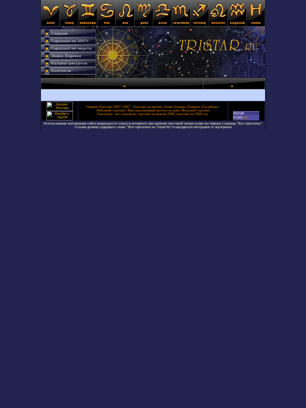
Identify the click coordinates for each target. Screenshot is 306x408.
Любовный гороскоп (111, 110)
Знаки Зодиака (174, 106)
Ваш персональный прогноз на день (153, 110)
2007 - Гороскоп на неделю (142, 106)
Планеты (194, 106)
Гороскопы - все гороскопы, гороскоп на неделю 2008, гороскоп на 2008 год (152, 114)
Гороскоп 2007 (110, 106)
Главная (91, 106)
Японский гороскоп (196, 110)
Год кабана (210, 106)
